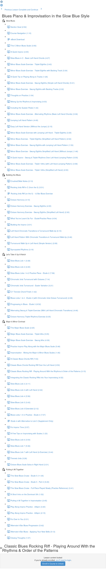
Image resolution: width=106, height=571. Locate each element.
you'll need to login (63, 560)
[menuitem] (1, 6)
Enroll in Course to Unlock (53, 563)
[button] (1, 2)
